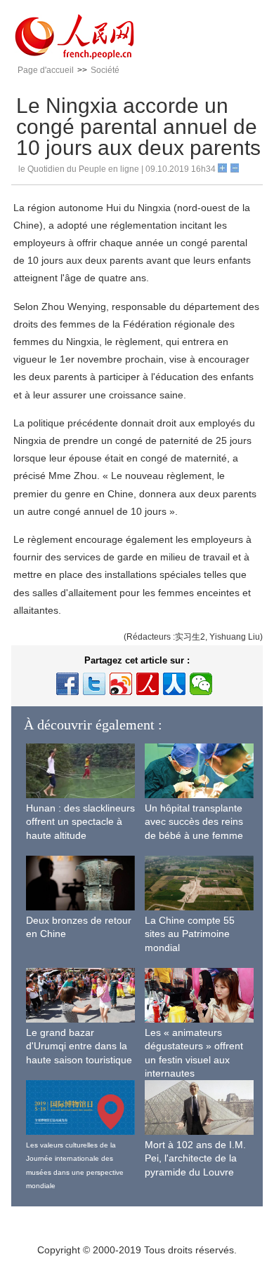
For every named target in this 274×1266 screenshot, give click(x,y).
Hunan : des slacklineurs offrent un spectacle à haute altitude (80, 821)
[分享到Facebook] (67, 684)
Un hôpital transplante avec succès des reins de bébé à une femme (194, 821)
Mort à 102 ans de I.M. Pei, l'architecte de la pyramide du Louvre (195, 1158)
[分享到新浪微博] (121, 684)
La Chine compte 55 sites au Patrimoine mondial (190, 934)
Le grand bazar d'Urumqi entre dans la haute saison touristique (79, 1046)
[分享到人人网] (174, 684)
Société (105, 70)
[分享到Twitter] (94, 684)
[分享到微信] (201, 684)
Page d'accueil (46, 70)
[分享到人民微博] (147, 684)
